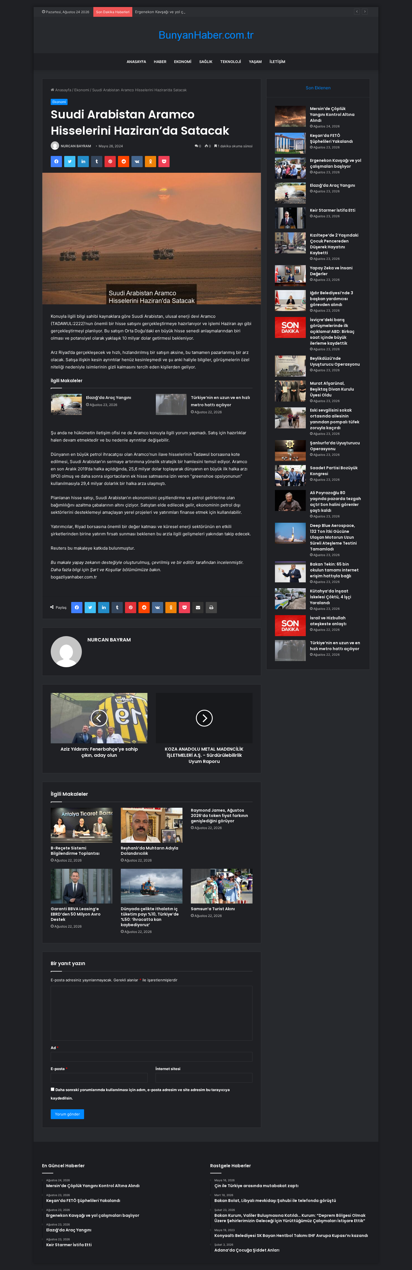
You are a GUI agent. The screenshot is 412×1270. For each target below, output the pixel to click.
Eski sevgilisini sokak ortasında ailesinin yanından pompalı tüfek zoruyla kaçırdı (334, 419)
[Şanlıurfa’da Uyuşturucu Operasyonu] (290, 450)
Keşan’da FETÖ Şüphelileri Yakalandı (331, 138)
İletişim (277, 61)
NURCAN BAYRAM (76, 146)
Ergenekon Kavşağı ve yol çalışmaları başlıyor (174, 12)
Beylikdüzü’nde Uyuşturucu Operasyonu (335, 361)
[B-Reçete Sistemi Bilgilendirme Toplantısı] (81, 825)
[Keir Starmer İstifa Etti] (290, 217)
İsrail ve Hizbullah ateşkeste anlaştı (328, 621)
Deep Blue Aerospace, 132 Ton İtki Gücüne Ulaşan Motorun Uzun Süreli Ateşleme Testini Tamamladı (333, 537)
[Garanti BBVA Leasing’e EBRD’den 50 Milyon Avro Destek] (81, 886)
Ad (55, 1047)
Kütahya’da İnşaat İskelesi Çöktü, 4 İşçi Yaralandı (330, 597)
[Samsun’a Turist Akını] (222, 886)
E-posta (59, 1068)
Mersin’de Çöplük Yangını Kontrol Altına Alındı (332, 114)
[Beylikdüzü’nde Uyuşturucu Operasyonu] (290, 366)
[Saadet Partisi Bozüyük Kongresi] (290, 475)
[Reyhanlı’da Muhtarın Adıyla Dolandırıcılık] (151, 825)
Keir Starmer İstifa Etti (332, 210)
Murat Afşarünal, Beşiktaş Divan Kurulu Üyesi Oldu (332, 389)
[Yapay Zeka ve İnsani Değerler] (290, 275)
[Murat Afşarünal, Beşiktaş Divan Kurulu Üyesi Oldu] (290, 390)
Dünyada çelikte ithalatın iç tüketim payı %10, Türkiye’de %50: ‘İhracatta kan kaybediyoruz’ (150, 917)
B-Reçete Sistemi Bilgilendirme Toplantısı (75, 850)
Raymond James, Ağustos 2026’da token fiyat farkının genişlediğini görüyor (219, 815)
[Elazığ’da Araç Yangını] (66, 404)
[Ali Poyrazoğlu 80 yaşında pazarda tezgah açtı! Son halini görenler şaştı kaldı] (290, 500)
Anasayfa (136, 61)
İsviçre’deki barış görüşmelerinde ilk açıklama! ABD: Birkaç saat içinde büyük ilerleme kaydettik (332, 331)
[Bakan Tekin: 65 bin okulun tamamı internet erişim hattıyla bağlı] (290, 571)
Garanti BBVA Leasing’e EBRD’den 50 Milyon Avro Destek (76, 914)
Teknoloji (230, 61)
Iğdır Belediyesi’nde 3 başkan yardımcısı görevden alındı (331, 298)
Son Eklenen (318, 87)
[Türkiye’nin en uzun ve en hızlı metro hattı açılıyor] (171, 404)
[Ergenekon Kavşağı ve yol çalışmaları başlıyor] (290, 168)
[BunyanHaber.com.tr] (206, 35)
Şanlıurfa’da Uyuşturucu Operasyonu (335, 446)
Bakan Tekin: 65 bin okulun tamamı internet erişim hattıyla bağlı (334, 570)
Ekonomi (182, 61)
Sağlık (205, 61)
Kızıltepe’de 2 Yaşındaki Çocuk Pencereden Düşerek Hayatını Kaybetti (334, 244)
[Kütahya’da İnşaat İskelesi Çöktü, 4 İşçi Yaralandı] (290, 598)
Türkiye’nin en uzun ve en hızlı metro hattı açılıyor (335, 646)
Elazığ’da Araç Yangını (108, 397)
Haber (160, 61)
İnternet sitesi (168, 1068)
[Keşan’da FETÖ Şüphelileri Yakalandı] (290, 143)
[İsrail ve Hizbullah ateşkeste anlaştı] (290, 625)
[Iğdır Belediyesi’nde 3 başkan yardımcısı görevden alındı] (290, 300)
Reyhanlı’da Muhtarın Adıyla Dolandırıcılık (149, 850)
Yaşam (255, 61)
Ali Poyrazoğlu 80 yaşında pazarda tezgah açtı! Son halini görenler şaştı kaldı (335, 501)
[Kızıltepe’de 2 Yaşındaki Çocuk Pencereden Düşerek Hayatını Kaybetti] (290, 242)
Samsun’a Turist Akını (213, 909)
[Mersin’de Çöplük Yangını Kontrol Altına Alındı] (290, 116)
